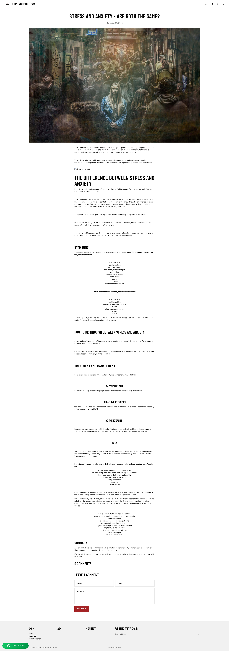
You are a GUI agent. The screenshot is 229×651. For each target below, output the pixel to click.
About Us (32, 636)
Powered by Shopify (50, 647)
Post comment (81, 609)
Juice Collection (35, 639)
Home (31, 633)
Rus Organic (38, 647)
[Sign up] (197, 634)
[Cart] (222, 4)
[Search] (212, 4)
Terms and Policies (114, 647)
